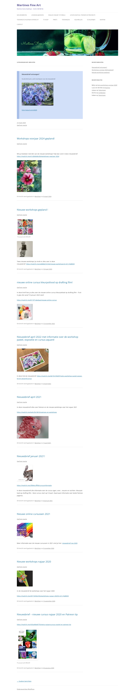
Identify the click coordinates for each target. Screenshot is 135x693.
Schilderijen (91, 20)
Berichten (38, 196)
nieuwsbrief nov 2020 (69, 543)
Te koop (45, 20)
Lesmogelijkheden (37, 15)
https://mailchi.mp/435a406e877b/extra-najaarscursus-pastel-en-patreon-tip (44, 625)
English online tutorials (56, 15)
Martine (102, 20)
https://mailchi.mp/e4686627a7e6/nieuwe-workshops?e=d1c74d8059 (50, 264)
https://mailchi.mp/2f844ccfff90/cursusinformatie (34, 485)
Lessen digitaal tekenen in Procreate (82, 15)
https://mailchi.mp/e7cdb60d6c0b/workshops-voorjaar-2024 (38, 156)
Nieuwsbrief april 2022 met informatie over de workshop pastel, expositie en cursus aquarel (47, 338)
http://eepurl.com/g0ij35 (29, 110)
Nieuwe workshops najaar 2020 (34, 561)
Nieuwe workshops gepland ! (32, 209)
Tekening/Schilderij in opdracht (28, 20)
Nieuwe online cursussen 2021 (33, 513)
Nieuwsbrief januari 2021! (31, 456)
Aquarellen (78, 20)
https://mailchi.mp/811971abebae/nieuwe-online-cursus (37, 300)
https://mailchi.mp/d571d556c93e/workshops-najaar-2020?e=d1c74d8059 (43, 596)
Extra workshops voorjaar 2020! (107, 85)
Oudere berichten (24, 681)
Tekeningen (66, 20)
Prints (55, 20)
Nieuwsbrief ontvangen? (30, 74)
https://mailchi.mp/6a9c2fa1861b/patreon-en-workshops (37, 412)
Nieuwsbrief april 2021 (29, 396)
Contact (20, 24)
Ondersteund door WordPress (25, 689)
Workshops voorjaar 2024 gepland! (36, 138)
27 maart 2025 (21, 123)
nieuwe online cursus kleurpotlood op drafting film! (45, 282)
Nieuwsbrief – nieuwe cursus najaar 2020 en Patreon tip (47, 614)
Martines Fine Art (29, 5)
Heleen (94, 90)
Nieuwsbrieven (22, 15)
